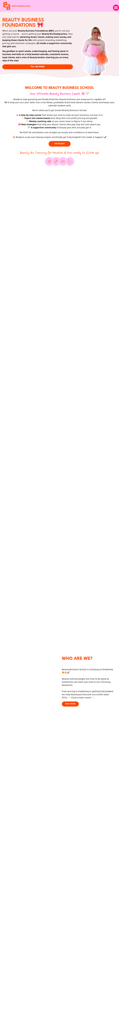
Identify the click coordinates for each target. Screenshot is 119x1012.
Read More (70, 704)
